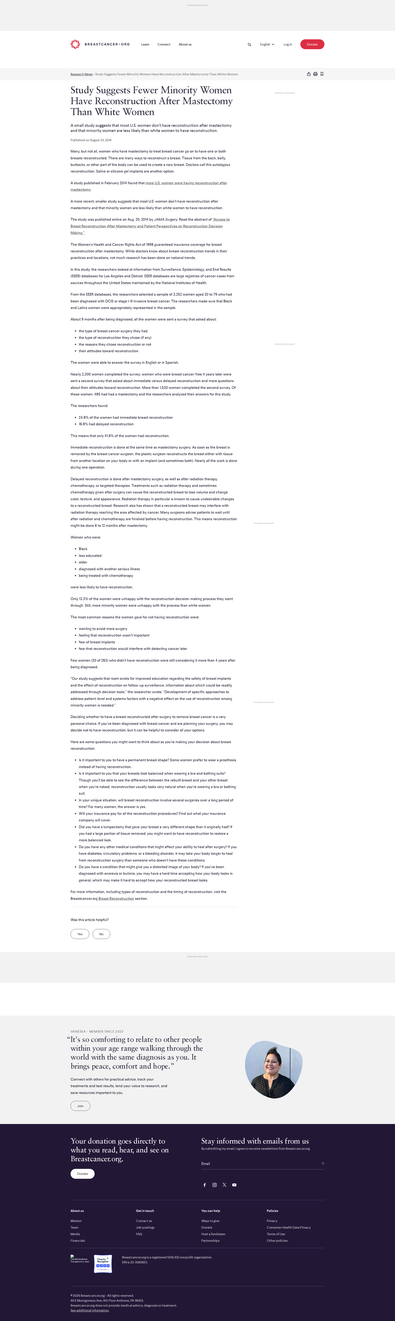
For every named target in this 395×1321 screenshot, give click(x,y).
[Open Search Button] (249, 44)
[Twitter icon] (223, 1184)
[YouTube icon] (233, 1184)
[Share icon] (308, 74)
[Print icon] (315, 74)
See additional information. (90, 1310)
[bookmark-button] (321, 74)
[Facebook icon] (203, 1184)
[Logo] (100, 44)
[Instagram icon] (213, 1184)
